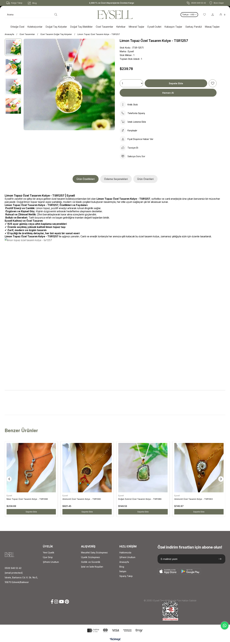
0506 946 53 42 (13, 568)
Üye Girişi (48, 557)
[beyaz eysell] (14, 554)
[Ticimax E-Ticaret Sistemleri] (115, 639)
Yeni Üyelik (48, 552)
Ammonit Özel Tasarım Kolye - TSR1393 (193, 499)
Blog (121, 566)
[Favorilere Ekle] (213, 83)
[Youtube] (61, 601)
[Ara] (56, 14)
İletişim (122, 571)
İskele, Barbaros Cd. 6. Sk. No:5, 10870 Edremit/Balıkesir (21, 579)
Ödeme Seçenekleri (116, 179)
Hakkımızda (125, 552)
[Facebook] (52, 601)
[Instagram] (56, 601)
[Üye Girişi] (212, 14)
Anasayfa (124, 562)
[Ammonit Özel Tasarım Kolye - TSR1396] (87, 467)
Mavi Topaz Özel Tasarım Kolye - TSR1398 (27, 499)
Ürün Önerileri (145, 179)
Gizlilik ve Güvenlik (90, 562)
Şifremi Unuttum (51, 562)
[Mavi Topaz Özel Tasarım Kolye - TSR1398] (31, 467)
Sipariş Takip (126, 576)
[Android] (190, 571)
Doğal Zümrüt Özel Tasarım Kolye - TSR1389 (139, 499)
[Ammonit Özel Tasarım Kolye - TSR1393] (199, 467)
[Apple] (168, 571)
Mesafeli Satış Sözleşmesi (94, 552)
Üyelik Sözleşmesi (90, 557)
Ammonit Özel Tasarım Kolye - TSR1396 (81, 499)
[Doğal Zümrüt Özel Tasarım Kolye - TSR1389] (143, 467)
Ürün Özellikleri (86, 179)
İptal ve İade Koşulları (92, 566)
